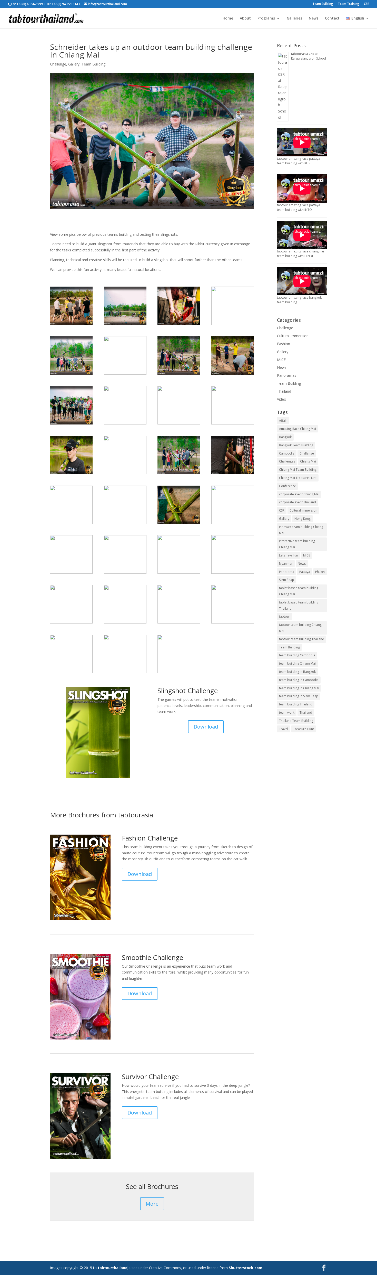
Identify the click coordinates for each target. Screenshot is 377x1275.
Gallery (74, 64)
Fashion (283, 343)
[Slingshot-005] (125, 623)
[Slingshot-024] (232, 524)
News (313, 18)
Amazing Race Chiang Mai (297, 429)
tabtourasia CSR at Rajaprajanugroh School (308, 56)
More (152, 1203)
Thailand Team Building (296, 721)
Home (228, 18)
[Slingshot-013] (178, 374)
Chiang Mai (308, 461)
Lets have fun (288, 555)
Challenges (287, 461)
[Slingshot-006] (178, 325)
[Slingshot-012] (232, 325)
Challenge (58, 64)
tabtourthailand (112, 1267)
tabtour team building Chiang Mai (300, 627)
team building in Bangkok (297, 671)
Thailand (284, 391)
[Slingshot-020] (178, 474)
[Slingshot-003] (71, 325)
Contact (332, 18)
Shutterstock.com (245, 1267)
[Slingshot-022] (125, 325)
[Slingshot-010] (125, 524)
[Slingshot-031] (178, 623)
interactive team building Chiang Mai (297, 544)
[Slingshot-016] (178, 673)
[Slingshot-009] (125, 374)
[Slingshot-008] (178, 424)
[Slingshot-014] (71, 673)
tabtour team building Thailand (301, 639)
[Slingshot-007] (125, 573)
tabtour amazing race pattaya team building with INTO (298, 207)
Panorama (286, 572)
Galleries (294, 18)
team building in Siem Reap (298, 696)
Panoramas (286, 375)
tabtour (284, 616)
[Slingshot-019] (125, 474)
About (245, 18)
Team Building (322, 4)
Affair (283, 420)
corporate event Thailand (297, 502)
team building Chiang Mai (297, 663)
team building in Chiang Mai (299, 688)
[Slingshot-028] (71, 623)
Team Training (348, 4)
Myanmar (286, 563)
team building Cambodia (297, 655)
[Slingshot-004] (125, 424)
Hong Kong (302, 518)
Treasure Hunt (303, 729)
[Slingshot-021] (71, 374)
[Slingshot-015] (71, 573)
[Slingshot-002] (232, 474)
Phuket (320, 572)
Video (281, 399)
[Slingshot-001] (178, 524)
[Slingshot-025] (232, 623)
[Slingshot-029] (71, 524)
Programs (266, 18)
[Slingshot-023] (125, 673)
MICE (281, 359)
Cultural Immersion (293, 335)
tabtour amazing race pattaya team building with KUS (298, 160)
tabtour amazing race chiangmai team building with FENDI (300, 253)
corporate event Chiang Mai (299, 494)
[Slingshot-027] (232, 424)
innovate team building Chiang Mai (301, 530)
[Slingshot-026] (232, 374)
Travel (283, 729)
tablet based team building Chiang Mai (298, 591)
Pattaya (304, 572)
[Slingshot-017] (178, 573)
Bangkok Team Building (296, 445)
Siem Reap (286, 580)
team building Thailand (295, 704)
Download (206, 726)
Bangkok (285, 437)
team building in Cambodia (299, 680)
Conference (287, 486)
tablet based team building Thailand (298, 605)
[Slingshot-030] (71, 474)
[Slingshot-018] (232, 573)
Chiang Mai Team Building (297, 469)
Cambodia (286, 453)
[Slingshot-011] (71, 424)
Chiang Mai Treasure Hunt (297, 478)
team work (286, 712)
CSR (366, 4)
